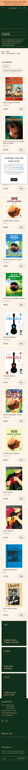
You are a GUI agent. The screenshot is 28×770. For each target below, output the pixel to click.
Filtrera (6, 66)
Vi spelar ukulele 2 (9, 337)
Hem (3, 51)
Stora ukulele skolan (10, 608)
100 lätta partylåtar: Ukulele (12, 415)
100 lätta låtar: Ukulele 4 (11, 221)
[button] (20, 8)
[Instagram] (6, 721)
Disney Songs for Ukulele (11, 102)
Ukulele (18, 53)
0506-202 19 (10, 715)
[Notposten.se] (13, 8)
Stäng (14, 179)
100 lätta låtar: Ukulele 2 (11, 453)
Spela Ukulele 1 (8, 492)
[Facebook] (3, 721)
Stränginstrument (10, 53)
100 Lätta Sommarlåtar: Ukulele (14, 298)
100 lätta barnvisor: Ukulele (12, 259)
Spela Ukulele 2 (8, 531)
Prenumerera (21, 758)
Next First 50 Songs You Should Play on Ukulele (13, 142)
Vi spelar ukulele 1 (9, 376)
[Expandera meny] (3, 8)
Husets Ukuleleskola (10, 570)
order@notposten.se (18, 167)
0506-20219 (21, 169)
